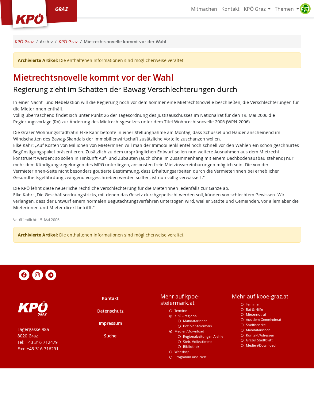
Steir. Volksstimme (197, 341)
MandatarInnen (258, 330)
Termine (180, 310)
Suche (110, 336)
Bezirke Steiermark (197, 326)
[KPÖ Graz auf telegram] (51, 274)
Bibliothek (191, 346)
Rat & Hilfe (254, 309)
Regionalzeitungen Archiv (203, 336)
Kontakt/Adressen (260, 335)
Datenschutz (110, 311)
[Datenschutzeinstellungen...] (305, 9)
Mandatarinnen (195, 320)
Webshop (182, 351)
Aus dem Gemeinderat (263, 319)
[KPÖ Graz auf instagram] (37, 274)
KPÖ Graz (255, 9)
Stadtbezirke (256, 324)
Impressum (110, 323)
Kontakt (230, 9)
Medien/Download (189, 331)
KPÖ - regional (185, 315)
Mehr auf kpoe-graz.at (260, 296)
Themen (285, 9)
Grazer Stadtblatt (259, 340)
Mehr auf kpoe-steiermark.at (180, 299)
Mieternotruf (256, 314)
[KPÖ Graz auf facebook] (24, 274)
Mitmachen (204, 9)
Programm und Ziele (190, 357)
